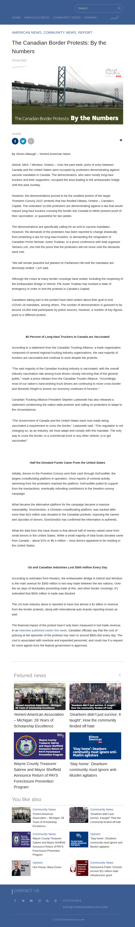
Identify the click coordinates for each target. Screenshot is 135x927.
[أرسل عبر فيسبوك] (15, 141)
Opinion (90, 17)
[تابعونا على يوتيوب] (31, 900)
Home (16, 17)
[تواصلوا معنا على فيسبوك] (15, 900)
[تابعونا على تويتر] (23, 900)
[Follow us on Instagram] (39, 900)
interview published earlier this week (43, 630)
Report (85, 32)
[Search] (119, 8)
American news (36, 17)
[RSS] (47, 900)
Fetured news (30, 675)
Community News (67, 17)
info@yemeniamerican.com (85, 907)
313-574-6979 (72, 900)
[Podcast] (55, 900)
